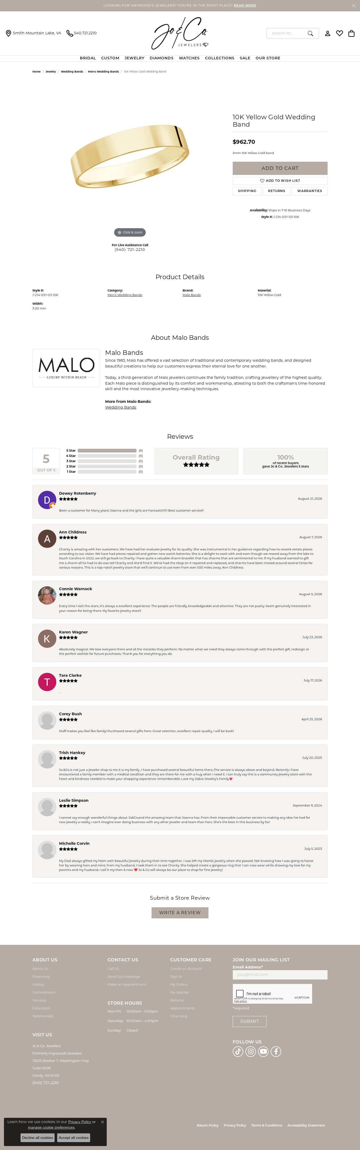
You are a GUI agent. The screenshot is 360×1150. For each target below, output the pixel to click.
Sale (245, 58)
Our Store (268, 58)
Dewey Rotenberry (77, 493)
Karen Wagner (73, 632)
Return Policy (207, 1125)
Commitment (44, 992)
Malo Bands (192, 295)
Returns (276, 191)
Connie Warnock (75, 588)
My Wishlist (179, 992)
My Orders (179, 984)
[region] (130, 159)
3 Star (71, 461)
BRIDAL (88, 58)
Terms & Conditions (266, 1125)
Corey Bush (70, 714)
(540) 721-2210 (130, 249)
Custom (110, 58)
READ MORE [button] (245, 5)
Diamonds (162, 58)
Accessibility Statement (306, 1125)
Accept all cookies (74, 1137)
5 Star (71, 450)
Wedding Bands (72, 71)
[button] (327, 33)
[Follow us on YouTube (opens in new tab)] (263, 1051)
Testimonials (42, 1016)
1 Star (71, 472)
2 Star (71, 466)
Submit (249, 1021)
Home (36, 71)
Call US (113, 968)
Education (41, 1008)
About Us (40, 968)
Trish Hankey (72, 752)
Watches (189, 58)
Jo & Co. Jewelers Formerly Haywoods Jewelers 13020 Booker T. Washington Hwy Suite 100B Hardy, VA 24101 (60, 1060)
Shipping (247, 191)
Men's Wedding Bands (103, 71)
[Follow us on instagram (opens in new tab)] (250, 1051)
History (38, 984)
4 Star (71, 456)
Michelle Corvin (74, 843)
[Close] (353, 5)
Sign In (176, 976)
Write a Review (180, 912)
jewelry (51, 71)
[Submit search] (312, 33)
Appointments (182, 1008)
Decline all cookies (37, 1137)
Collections (220, 58)
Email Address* (248, 967)
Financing (41, 976)
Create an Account (186, 968)
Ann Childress (73, 532)
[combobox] (286, 33)
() (141, 450)
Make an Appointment (127, 984)
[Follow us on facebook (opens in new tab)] (276, 1051)
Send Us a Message (124, 976)
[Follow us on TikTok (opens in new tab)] (238, 1051)
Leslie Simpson (74, 800)
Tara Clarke (70, 675)
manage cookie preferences (51, 1127)
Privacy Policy (235, 1125)
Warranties (309, 191)
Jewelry (134, 58)
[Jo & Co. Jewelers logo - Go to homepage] (180, 33)
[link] (33, 33)
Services (39, 1000)
